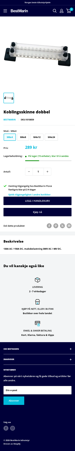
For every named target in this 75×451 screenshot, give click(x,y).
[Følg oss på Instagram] (12, 428)
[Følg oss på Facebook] (5, 428)
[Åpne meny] (5, 10)
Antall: (7, 171)
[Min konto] (61, 11)
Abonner (14, 400)
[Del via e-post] (69, 225)
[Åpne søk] (55, 11)
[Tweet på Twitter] (62, 225)
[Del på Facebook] (49, 225)
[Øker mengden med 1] (47, 171)
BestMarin (9, 119)
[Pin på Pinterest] (55, 225)
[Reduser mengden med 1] (29, 171)
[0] (68, 11)
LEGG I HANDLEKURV (37, 200)
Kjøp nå (37, 212)
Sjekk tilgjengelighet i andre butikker (29, 194)
